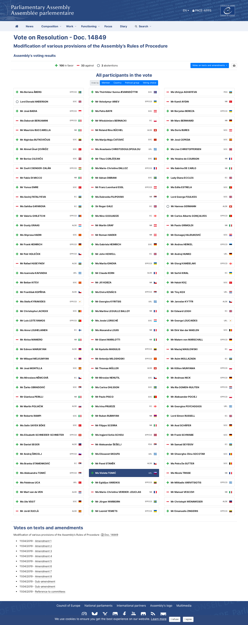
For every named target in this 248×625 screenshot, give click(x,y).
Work (69, 26)
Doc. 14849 (111, 534)
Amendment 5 (43, 561)
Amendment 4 (43, 556)
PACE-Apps (203, 10)
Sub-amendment (45, 581)
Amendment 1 (43, 541)
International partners (131, 605)
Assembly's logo (161, 605)
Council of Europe (68, 605)
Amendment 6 (43, 566)
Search (143, 26)
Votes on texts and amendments (209, 65)
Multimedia (183, 605)
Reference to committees (50, 591)
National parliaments (99, 605)
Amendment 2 (43, 546)
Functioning (89, 26)
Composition (49, 26)
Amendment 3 (43, 551)
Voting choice (149, 82)
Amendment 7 (43, 571)
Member (106, 82)
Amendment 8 (43, 576)
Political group (132, 82)
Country (117, 82)
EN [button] (185, 10)
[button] (234, 65)
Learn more (159, 619)
